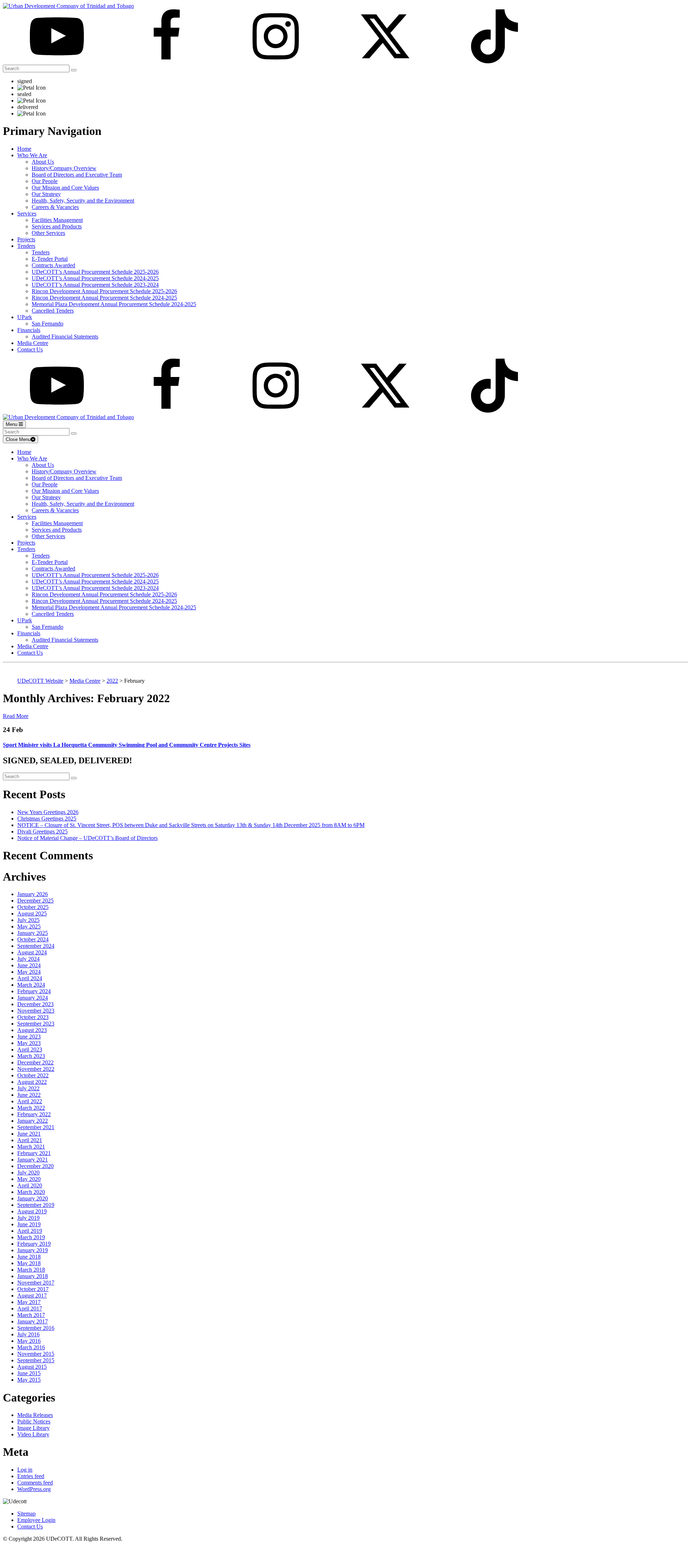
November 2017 (35, 1283)
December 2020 (35, 1166)
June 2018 (29, 1257)
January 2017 (32, 1321)
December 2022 (35, 1062)
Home (24, 149)
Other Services (48, 233)
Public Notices (33, 1421)
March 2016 (31, 1347)
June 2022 (29, 1095)
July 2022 (28, 1088)
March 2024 (31, 985)
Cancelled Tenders (53, 311)
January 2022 (32, 1121)
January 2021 (32, 1160)
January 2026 (32, 894)
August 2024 (32, 952)
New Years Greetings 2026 (47, 812)
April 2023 (29, 1049)
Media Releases (35, 1415)
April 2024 (29, 978)
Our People (45, 181)
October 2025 (33, 907)
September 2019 (35, 1205)
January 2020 (32, 1198)
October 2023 (33, 1017)
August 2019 (32, 1211)
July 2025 (28, 920)
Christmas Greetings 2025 (46, 818)
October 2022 (33, 1075)
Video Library (33, 1434)
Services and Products (57, 226)
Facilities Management (57, 220)
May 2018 (29, 1263)
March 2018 (31, 1270)
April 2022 (29, 1101)
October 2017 (33, 1289)
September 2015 (35, 1360)
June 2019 (29, 1224)
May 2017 (29, 1302)
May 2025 (29, 926)
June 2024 (29, 965)
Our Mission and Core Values (65, 188)
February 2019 (34, 1244)
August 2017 (32, 1295)
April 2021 (29, 1140)
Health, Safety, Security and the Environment (83, 200)
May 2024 (29, 972)
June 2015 (29, 1373)
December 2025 (35, 901)
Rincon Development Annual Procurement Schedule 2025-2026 (104, 291)
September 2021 (35, 1127)
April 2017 (29, 1308)
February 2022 (34, 1114)
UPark (24, 317)
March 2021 (31, 1147)
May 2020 (29, 1179)
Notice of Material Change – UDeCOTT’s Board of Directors (87, 838)
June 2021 (29, 1134)
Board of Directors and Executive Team (77, 175)
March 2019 (31, 1237)
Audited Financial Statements (65, 336)
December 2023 (35, 1004)
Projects (26, 239)
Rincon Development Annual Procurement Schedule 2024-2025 (104, 298)
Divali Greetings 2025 (42, 831)
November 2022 (35, 1069)
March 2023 (31, 1056)
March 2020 (31, 1192)
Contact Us (30, 349)
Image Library (33, 1428)
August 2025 (32, 913)
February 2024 (34, 991)
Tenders (26, 246)
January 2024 (32, 998)
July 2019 (28, 1218)
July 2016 (28, 1334)
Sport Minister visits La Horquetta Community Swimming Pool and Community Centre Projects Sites (126, 745)
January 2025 (32, 933)
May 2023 (29, 1043)
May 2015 (29, 1380)
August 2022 (32, 1082)
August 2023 (32, 1030)
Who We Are (32, 155)
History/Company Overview (64, 168)
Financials (28, 330)
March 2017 (31, 1315)
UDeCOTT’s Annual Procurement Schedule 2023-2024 (95, 285)
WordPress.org (34, 1489)
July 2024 (28, 959)
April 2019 (29, 1231)
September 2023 (35, 1024)
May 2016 (29, 1341)
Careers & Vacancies (55, 207)
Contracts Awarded (53, 265)
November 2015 (35, 1354)
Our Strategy (46, 194)
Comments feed (35, 1483)
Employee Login (36, 1520)
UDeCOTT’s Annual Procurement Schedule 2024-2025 (95, 278)
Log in (24, 1470)
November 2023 (35, 1011)
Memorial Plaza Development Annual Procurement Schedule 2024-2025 (114, 304)
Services (26, 213)
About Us (43, 162)
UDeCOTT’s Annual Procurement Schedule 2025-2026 (95, 272)
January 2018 (32, 1276)
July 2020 (28, 1172)
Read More (15, 716)
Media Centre (32, 343)
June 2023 (29, 1036)
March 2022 (31, 1108)
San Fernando (47, 324)
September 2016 (35, 1328)
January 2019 (32, 1250)
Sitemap (26, 1513)
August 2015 (32, 1367)
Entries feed (30, 1476)
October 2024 (33, 939)
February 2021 (34, 1153)
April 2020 (29, 1185)
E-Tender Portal (50, 259)
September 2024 (35, 946)
